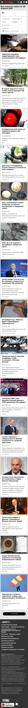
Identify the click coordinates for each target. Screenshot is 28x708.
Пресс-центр (5, 627)
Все (3, 12)
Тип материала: (5, 18)
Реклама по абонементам (10, 638)
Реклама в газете (15, 634)
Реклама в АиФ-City (7, 640)
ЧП (3, 219)
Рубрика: (4, 22)
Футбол (4, 571)
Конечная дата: (5, 28)
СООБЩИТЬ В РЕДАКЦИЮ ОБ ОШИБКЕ (12, 649)
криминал (5, 65)
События (5, 106)
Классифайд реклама (8, 643)
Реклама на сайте (7, 636)
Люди (4, 375)
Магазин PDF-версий (17, 627)
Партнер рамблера (14, 700)
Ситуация (5, 296)
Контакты (4, 634)
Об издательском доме (9, 625)
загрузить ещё (14, 613)
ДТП (3, 142)
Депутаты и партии (8, 333)
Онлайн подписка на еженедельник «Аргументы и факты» (11, 630)
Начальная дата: (6, 25)
